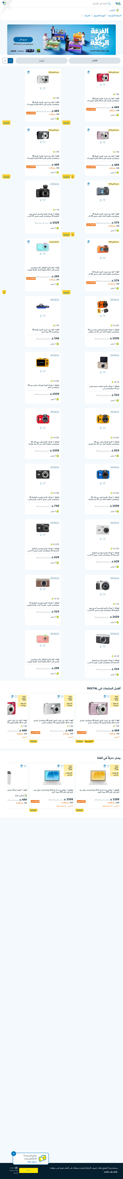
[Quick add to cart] (88, 72)
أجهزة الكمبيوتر (99, 16)
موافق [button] (28, 1170)
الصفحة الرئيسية (114, 16)
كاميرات (87, 16)
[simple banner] (118, 3)
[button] (12, 1170)
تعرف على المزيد (110, 1172)
